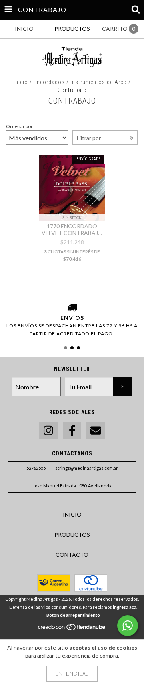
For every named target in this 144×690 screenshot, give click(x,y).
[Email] (95, 430)
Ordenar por (19, 126)
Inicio (21, 82)
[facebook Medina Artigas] (72, 430)
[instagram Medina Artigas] (48, 430)
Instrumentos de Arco (98, 82)
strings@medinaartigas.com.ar (86, 468)
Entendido (72, 673)
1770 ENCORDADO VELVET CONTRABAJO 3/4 (72, 229)
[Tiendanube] (72, 629)
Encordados (49, 82)
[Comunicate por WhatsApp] (127, 625)
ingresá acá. (125, 607)
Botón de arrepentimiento (73, 615)
